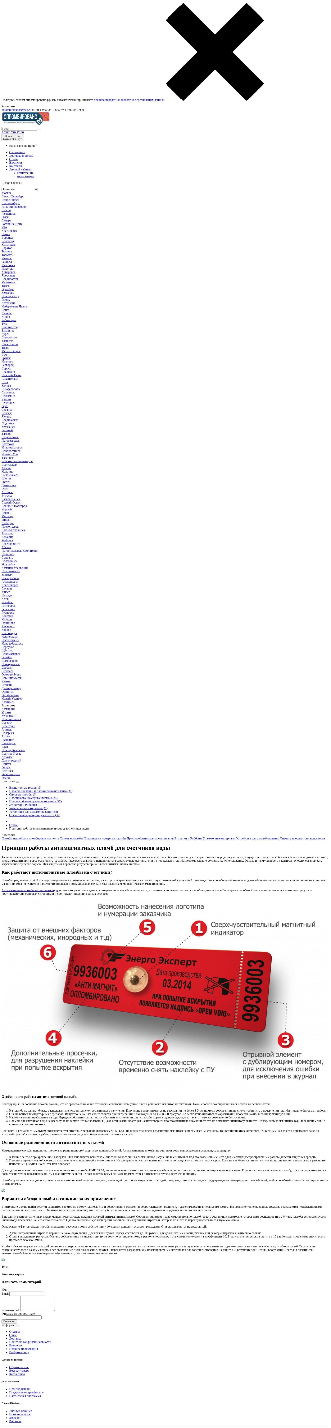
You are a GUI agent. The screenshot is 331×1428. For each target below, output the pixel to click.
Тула (4, 323)
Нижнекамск (10, 475)
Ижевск (7, 258)
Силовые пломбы (71, 838)
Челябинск (9, 213)
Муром (6, 712)
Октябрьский (10, 695)
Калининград (10, 327)
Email (5, 1293)
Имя (4, 1289)
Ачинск (7, 729)
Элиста (6, 763)
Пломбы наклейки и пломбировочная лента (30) (40, 791)
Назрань (7, 684)
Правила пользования (23, 1348)
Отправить (9, 1321)
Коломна (7, 616)
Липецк (7, 313)
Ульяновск (8, 265)
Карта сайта (17, 1374)
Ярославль (8, 275)
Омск (5, 217)
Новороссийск (11, 450)
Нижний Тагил (11, 375)
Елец (5, 746)
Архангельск (10, 378)
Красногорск (10, 585)
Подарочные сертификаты (26, 1392)
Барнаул (7, 261)
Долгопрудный (11, 760)
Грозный (7, 430)
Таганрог (8, 457)
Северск (7, 722)
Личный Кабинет (20, 1411)
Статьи (13, 159)
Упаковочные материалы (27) (28, 808)
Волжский (8, 395)
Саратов (7, 248)
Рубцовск (8, 612)
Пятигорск (9, 605)
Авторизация (25, 176)
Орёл (5, 406)
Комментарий (11, 1310)
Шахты (6, 478)
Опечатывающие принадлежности (302, 838)
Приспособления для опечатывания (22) (35, 801)
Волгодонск (9, 561)
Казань (6, 210)
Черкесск (7, 671)
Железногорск (11, 774)
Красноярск (9, 230)
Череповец (9, 402)
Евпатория (9, 743)
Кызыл (6, 681)
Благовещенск (11, 499)
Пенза (5, 309)
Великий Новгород (14, 506)
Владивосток (10, 279)
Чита (5, 382)
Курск (5, 334)
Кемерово (8, 292)
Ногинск (7, 770)
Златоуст (7, 574)
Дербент (7, 667)
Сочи (5, 354)
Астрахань (8, 303)
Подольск (8, 423)
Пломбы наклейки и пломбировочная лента (30, 838)
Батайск (7, 657)
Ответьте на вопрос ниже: (18, 1313)
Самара (6, 220)
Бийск (6, 519)
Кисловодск (9, 633)
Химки (6, 468)
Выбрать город (19, 1352)
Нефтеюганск (10, 640)
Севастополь (10, 344)
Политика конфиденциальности (30, 1342)
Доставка (15, 1338)
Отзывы (14, 1331)
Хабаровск (9, 272)
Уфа (4, 227)
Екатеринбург (11, 203)
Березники (8, 609)
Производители (19, 1389)
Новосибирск (10, 199)
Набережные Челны (15, 306)
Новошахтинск (11, 719)
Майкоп (7, 619)
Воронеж (7, 237)
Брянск (6, 358)
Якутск (6, 416)
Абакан (6, 547)
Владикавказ (10, 420)
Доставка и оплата (21, 155)
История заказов (20, 1414)
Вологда (7, 413)
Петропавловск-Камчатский (20, 550)
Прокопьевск (10, 526)
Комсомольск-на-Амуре (17, 461)
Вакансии (15, 162)
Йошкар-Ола (10, 454)
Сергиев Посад (11, 753)
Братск (6, 481)
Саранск (7, 409)
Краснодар (9, 244)
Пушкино (8, 739)
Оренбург (8, 289)
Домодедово (10, 660)
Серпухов (8, 647)
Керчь (5, 598)
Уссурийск (8, 564)
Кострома (8, 444)
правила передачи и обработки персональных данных (129, 99)
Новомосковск (11, 653)
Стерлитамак (10, 437)
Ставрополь (9, 337)
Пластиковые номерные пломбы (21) (33, 798)
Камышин (8, 708)
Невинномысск (12, 678)
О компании (17, 152)
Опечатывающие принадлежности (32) (34, 815)
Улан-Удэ (7, 340)
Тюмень (7, 251)
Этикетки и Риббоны (188, 838)
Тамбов (6, 433)
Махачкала (9, 282)
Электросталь (10, 578)
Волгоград (8, 241)
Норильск (8, 554)
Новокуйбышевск (13, 750)
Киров (6, 316)
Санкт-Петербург (13, 196)
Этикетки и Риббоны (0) (25, 804)
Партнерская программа (25, 1395)
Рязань (6, 299)
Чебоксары (9, 320)
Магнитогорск (11, 351)
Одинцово (8, 622)
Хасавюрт (8, 626)
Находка (7, 595)
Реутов (6, 777)
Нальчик (7, 471)
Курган (6, 399)
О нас (13, 1335)
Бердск (6, 767)
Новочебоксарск (12, 643)
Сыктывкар (9, 464)
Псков (6, 512)
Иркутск (7, 268)
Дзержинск (9, 485)
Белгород (8, 365)
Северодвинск (11, 543)
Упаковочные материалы (219, 838)
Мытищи (7, 516)
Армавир (7, 536)
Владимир (8, 371)
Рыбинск (7, 540)
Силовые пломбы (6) (22, 794)
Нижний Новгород (14, 206)
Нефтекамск (9, 636)
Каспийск (8, 702)
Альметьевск (10, 581)
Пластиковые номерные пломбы (105, 838)
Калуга (6, 385)
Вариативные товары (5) (25, 787)
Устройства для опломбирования (257, 838)
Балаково (7, 533)
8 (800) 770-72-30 (13, 132)
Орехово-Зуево (11, 674)
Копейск (7, 602)
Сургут (6, 368)
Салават (7, 588)
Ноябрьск (8, 733)
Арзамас (7, 757)
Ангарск (7, 492)
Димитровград (11, 688)
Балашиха (8, 330)
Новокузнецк (10, 296)
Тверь (5, 347)
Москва (6, 193)
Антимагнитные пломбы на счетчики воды (30, 890)
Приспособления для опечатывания (150, 838)
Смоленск (8, 392)
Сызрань (7, 557)
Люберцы (8, 523)
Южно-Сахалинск (13, 530)
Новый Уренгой (12, 698)
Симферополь (11, 389)
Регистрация (25, 172)
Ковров (6, 629)
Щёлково (7, 650)
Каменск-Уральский (15, 567)
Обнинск (7, 691)
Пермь (6, 234)
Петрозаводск (11, 440)
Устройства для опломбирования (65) (33, 811)
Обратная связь (19, 1367)
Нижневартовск (12, 447)
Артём (6, 736)
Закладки (15, 1417)
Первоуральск (11, 664)
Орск (5, 488)
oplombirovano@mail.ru (16, 109)
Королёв (7, 509)
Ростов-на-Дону (12, 223)
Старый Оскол (11, 502)
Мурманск (8, 426)
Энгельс (7, 495)
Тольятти (7, 254)
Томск (6, 285)
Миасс (6, 592)
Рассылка (15, 1421)
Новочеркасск (11, 571)
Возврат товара (19, 1370)
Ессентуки (8, 726)
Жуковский (9, 715)
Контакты (15, 166)
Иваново (7, 361)
